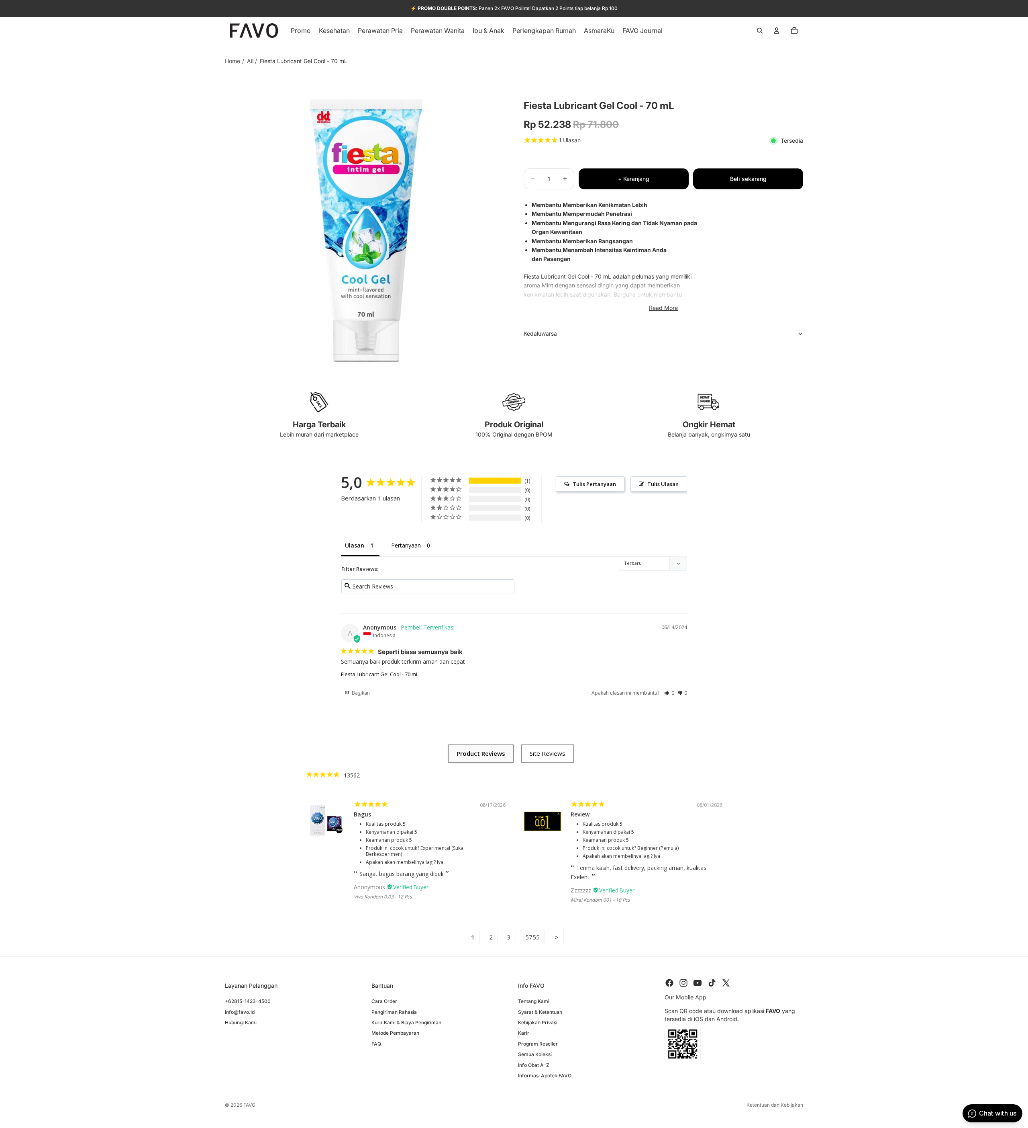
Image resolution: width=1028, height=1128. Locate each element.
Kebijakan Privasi (537, 1022)
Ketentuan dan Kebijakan (775, 1105)
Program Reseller (538, 1043)
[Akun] (776, 30)
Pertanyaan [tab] (406, 545)
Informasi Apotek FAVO (544, 1075)
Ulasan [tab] (354, 545)
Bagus (362, 814)
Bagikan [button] (360, 692)
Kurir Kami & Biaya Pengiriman (406, 1022)
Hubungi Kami (241, 1022)
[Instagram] (683, 983)
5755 (532, 937)
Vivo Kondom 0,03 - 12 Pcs (383, 896)
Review (580, 814)
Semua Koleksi (535, 1054)
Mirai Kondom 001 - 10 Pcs (600, 899)
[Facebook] (669, 983)
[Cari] (760, 30)
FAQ (376, 1043)
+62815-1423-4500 (248, 1001)
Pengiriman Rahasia (394, 1012)
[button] (669, 692)
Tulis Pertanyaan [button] (594, 484)
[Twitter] (726, 983)
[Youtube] (697, 983)
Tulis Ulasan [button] (663, 484)
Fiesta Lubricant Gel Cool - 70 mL (379, 674)
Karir (523, 1033)
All (250, 60)
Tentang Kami (533, 1001)
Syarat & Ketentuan (540, 1012)
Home (232, 60)
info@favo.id (240, 1012)
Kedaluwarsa (540, 333)
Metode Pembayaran (395, 1033)
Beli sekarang (748, 178)
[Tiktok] (712, 983)
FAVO (249, 1105)
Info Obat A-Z (533, 1065)
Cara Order (384, 1001)
